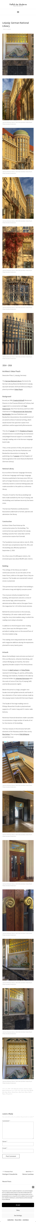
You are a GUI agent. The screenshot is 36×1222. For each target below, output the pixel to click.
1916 (22, 1090)
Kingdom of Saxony (26, 431)
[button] (33, 1187)
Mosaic (9, 1092)
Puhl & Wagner (24, 734)
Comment (6, 1121)
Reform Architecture (6, 1090)
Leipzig (12, 431)
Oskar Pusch (18, 389)
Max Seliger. (6, 734)
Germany (26, 1088)
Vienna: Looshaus (28, 1173)
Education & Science (18, 1088)
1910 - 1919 (10, 1088)
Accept (18, 1205)
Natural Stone (15, 1092)
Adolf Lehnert (14, 670)
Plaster (26, 1092)
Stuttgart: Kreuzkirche (9, 1173)
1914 (16, 1090)
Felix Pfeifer (26, 670)
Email (4, 1148)
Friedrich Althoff (18, 400)
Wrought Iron (9, 1094)
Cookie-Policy (10, 1219)
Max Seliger (5, 1092)
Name (4, 1141)
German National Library (13, 381)
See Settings (18, 1215)
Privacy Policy (18, 1219)
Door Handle (30, 1090)
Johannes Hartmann (22, 678)
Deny (18, 1210)
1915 (19, 1090)
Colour (25, 1090)
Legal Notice (26, 1219)
